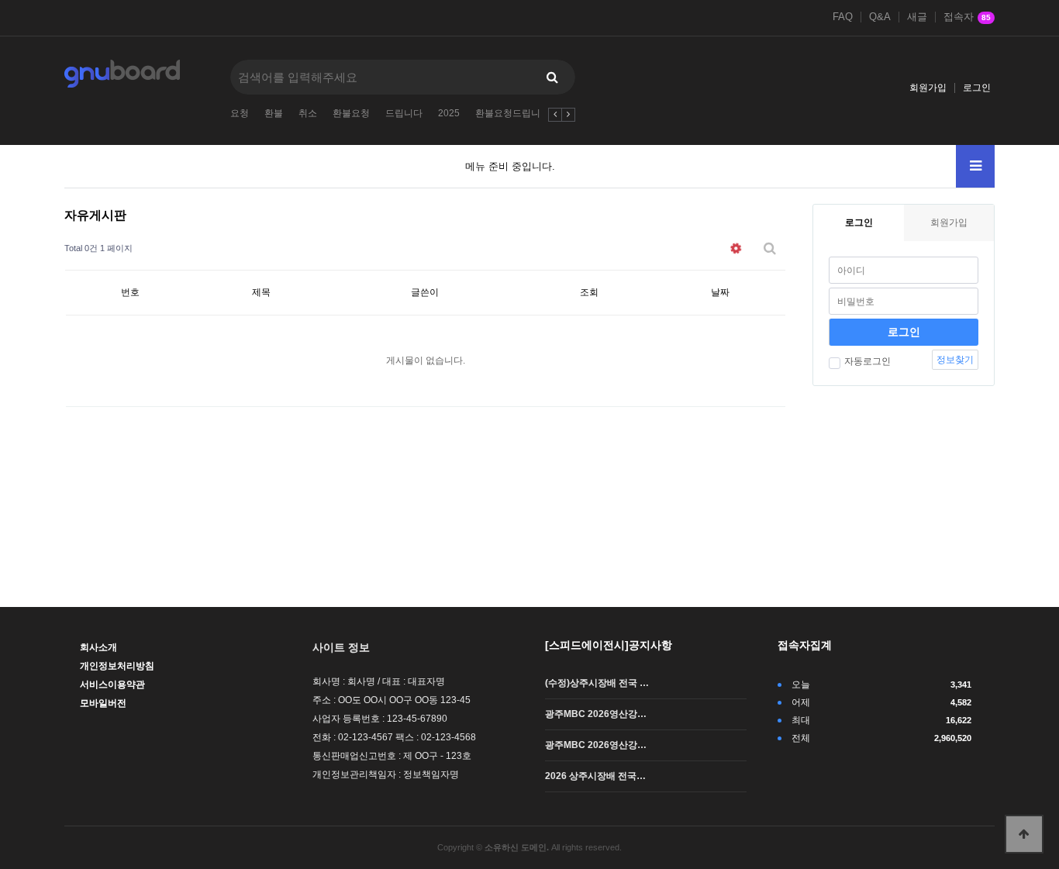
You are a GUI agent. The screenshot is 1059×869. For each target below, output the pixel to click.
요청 (239, 113)
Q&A (880, 17)
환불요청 (351, 113)
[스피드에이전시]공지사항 (608, 645)
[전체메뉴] (975, 166)
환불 (273, 113)
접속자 (967, 17)
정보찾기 (955, 359)
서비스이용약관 (112, 684)
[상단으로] (1024, 834)
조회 (589, 292)
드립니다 (404, 113)
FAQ (843, 17)
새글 (917, 17)
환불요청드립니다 (512, 113)
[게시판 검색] (770, 248)
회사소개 (98, 647)
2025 (449, 113)
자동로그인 (867, 361)
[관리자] (735, 248)
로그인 (977, 87)
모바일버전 (103, 703)
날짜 (720, 292)
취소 (307, 113)
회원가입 (928, 87)
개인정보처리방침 (117, 665)
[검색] (552, 77)
